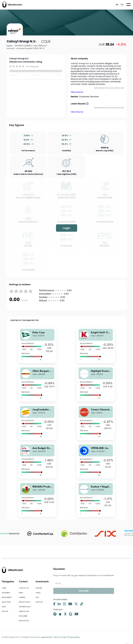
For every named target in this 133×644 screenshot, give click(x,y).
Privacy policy (25, 602)
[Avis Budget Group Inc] (37, 461)
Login (66, 228)
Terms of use (24, 611)
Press (21, 593)
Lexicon (5, 611)
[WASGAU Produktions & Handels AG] (37, 499)
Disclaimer (23, 616)
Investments (7, 597)
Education (6, 602)
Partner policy (25, 607)
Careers (22, 597)
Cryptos (39, 602)
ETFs (37, 597)
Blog (4, 607)
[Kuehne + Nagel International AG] (96, 499)
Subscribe (84, 591)
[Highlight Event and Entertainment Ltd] (96, 383)
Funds (38, 593)
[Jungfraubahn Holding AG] (37, 422)
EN (117, 4)
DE (122, 4)
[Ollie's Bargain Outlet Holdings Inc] (37, 383)
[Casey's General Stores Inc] (96, 422)
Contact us (24, 588)
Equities (39, 588)
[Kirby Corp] (37, 345)
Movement (6, 593)
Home (4, 588)
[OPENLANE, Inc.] (96, 461)
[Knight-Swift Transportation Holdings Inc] (96, 345)
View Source (77, 92)
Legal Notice (24, 621)
